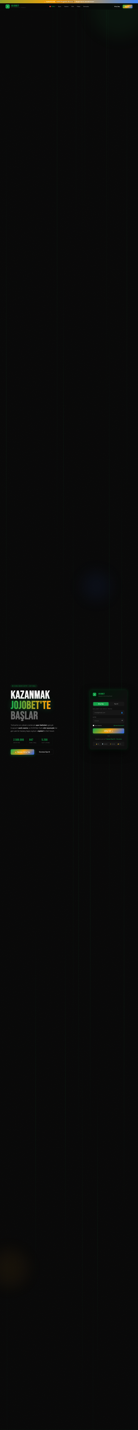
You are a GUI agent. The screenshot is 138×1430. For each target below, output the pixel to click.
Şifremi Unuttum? (119, 725)
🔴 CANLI (52, 6)
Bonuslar (86, 6)
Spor (59, 6)
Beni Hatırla (98, 725)
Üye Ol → (127, 6)
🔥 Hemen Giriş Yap (22, 752)
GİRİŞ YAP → (108, 731)
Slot (72, 6)
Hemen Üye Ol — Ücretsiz (114, 739)
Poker (79, 6)
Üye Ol (116, 704)
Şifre (94, 717)
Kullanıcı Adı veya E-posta (102, 709)
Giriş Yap (117, 6)
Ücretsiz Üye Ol (44, 752)
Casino (66, 6)
